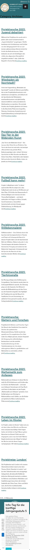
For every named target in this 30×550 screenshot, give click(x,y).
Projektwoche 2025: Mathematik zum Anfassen (13, 372)
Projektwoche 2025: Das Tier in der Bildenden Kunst (13, 135)
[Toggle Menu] (25, 6)
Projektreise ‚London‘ (14, 460)
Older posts (9, 498)
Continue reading (21, 61)
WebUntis (24, 1)
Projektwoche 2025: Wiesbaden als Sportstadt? (13, 80)
